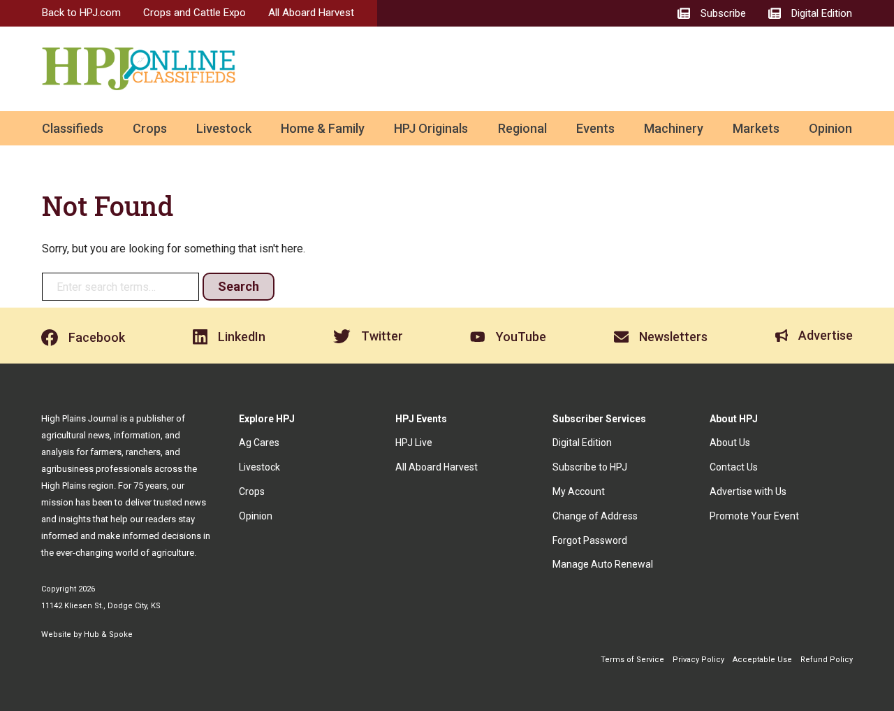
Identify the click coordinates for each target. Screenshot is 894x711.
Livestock (223, 128)
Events (595, 128)
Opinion (830, 128)
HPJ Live (413, 442)
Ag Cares (259, 442)
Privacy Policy (698, 659)
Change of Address (595, 516)
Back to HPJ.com (81, 12)
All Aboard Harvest (311, 12)
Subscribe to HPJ (589, 467)
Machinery (673, 128)
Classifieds (72, 128)
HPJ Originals (431, 128)
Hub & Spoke (108, 634)
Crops (150, 128)
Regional (522, 128)
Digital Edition (582, 442)
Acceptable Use (762, 659)
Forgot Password (589, 540)
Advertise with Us (748, 491)
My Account (578, 491)
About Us (730, 442)
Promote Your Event (754, 516)
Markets (756, 128)
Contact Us (734, 467)
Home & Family (323, 128)
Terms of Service (632, 659)
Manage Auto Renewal (602, 564)
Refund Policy (826, 659)
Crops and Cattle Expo (194, 12)
